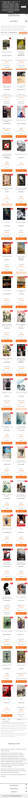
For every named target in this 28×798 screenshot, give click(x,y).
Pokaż (3, 719)
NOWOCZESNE (7, 230)
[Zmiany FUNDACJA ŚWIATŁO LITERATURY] (21, 691)
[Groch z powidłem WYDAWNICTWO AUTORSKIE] (21, 657)
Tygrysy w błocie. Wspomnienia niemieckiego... (21, 257)
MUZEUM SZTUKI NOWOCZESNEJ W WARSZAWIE (7, 103)
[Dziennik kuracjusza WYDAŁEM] (7, 657)
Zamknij (23, 6)
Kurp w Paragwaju (6, 460)
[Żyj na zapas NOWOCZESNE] (7, 214)
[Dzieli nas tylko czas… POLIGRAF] (21, 112)
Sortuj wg (4, 32)
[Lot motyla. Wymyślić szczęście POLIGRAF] (7, 486)
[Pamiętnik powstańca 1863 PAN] (21, 146)
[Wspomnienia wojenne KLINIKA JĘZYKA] (7, 623)
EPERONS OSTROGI (6, 400)
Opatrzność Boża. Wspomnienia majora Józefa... (7, 155)
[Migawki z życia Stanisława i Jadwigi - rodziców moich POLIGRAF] (21, 452)
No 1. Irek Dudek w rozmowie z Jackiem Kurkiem (21, 360)
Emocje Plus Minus (7, 366)
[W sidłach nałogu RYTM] (7, 691)
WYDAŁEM (7, 673)
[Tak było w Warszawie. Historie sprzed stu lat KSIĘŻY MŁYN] (7, 316)
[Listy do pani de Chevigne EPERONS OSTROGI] (21, 384)
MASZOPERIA (21, 264)
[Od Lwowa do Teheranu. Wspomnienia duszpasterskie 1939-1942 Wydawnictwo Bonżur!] (7, 112)
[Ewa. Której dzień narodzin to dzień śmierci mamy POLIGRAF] (21, 418)
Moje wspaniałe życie (7, 256)
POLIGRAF (21, 128)
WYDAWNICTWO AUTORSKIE (21, 673)
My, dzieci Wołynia (7, 290)
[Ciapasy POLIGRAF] (21, 520)
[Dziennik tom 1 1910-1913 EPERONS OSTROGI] (7, 384)
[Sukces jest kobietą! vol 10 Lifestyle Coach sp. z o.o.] (21, 589)
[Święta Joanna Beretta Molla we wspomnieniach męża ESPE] (21, 316)
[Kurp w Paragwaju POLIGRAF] (7, 452)
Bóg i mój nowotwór (7, 528)
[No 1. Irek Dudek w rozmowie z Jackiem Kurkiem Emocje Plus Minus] (21, 350)
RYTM (7, 707)
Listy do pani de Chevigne (21, 392)
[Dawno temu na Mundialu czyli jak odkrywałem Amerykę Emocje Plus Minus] (7, 350)
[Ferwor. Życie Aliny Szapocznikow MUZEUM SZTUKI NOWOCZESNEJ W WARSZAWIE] (7, 78)
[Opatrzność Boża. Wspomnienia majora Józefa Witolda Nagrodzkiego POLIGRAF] (7, 146)
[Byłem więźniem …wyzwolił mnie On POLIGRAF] (7, 554)
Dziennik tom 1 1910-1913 (7, 392)
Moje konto (14, 788)
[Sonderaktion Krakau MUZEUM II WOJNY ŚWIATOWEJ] (7, 44)
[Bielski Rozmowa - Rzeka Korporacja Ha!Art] (21, 623)
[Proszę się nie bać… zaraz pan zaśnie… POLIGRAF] (7, 418)
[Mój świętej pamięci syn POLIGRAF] (21, 214)
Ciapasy (21, 528)
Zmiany (21, 699)
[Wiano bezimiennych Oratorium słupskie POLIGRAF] (21, 554)
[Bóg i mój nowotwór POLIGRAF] (7, 520)
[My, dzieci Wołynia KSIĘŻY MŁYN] (7, 282)
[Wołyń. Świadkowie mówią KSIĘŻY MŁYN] (21, 282)
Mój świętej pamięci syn (21, 222)
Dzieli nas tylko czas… (21, 120)
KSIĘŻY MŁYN (6, 298)
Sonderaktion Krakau (7, 51)
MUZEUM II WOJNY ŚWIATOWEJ (7, 60)
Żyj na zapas (7, 222)
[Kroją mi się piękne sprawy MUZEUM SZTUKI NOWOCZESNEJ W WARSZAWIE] (21, 78)
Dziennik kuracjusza (7, 665)
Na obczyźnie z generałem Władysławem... (21, 53)
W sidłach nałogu (7, 699)
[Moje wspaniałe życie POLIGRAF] (7, 248)
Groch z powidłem (21, 665)
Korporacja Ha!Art (21, 639)
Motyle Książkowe (16, 795)
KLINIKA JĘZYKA (7, 639)
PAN (21, 162)
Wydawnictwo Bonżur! (7, 128)
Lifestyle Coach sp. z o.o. (21, 605)
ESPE (21, 332)
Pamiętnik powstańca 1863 (21, 154)
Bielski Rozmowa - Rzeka (21, 631)
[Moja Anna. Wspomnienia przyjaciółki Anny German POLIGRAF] (21, 180)
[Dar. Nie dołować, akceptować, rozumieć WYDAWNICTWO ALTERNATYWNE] (7, 589)
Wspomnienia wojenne (7, 631)
